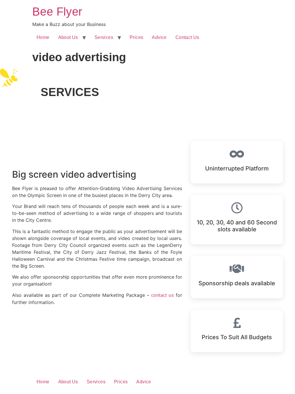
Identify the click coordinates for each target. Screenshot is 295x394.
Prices (136, 37)
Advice (159, 37)
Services (103, 37)
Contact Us (187, 37)
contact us (162, 295)
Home (43, 37)
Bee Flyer (57, 11)
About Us (68, 37)
